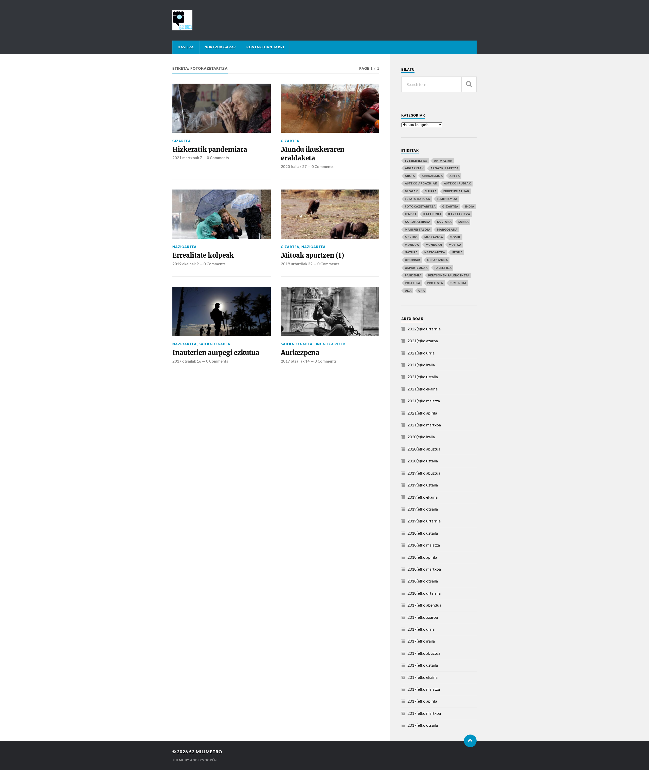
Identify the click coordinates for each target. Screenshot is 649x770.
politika (412, 283)
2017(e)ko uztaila (422, 665)
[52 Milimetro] (324, 20)
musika (455, 244)
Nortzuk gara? (220, 47)
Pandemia (413, 275)
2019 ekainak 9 (185, 263)
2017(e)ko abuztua (423, 653)
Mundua (412, 244)
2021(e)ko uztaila (422, 376)
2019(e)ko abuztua (423, 473)
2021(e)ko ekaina (422, 388)
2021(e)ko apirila (422, 412)
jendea (411, 214)
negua (457, 252)
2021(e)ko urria (421, 352)
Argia (410, 175)
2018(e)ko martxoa (424, 569)
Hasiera (186, 47)
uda (408, 290)
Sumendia (458, 283)
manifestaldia (417, 229)
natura (411, 252)
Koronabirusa (417, 221)
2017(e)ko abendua (424, 605)
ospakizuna (437, 259)
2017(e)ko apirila (422, 701)
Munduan (434, 244)
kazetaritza (459, 214)
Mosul (455, 237)
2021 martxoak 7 (187, 157)
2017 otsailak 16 (186, 361)
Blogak (411, 191)
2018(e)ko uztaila (422, 533)
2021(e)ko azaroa (422, 340)
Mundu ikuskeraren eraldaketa (313, 153)
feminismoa (447, 198)
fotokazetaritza (420, 206)
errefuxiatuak (456, 191)
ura (421, 290)
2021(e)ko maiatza (423, 400)
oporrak (413, 259)
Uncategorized (330, 344)
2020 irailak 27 (294, 166)
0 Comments (218, 157)
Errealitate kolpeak (203, 255)
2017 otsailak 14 (295, 361)
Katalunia (432, 214)
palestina (443, 267)
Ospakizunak (416, 267)
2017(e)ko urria (421, 629)
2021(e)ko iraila (421, 364)
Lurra (463, 221)
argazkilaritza (444, 168)
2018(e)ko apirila (422, 557)
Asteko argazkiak (421, 183)
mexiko (411, 237)
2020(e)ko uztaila (422, 460)
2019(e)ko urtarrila (424, 520)
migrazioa (433, 237)
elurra (431, 191)
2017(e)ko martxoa (424, 713)
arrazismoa (432, 175)
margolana (447, 229)
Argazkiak (414, 168)
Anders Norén (203, 760)
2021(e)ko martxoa (424, 424)
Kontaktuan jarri (265, 47)
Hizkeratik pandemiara (209, 149)
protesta (435, 283)
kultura (444, 221)
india (469, 206)
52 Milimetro (205, 751)
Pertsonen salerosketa (449, 275)
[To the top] (470, 741)
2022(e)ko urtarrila (424, 328)
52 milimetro (416, 160)
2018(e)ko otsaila (422, 580)
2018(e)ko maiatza (423, 544)
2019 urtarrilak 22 (297, 263)
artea (454, 175)
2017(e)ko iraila (421, 640)
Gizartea (181, 141)
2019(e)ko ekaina (422, 497)
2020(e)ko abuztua (423, 448)
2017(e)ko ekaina (422, 677)
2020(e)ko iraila (421, 436)
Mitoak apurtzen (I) (312, 255)
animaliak (443, 160)
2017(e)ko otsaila (422, 725)
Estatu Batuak (417, 198)
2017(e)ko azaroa (422, 617)
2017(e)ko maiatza (423, 689)
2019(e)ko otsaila (422, 508)
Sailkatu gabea (214, 344)
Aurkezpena (300, 353)
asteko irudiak (457, 183)
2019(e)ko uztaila (422, 484)
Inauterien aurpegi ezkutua (215, 353)
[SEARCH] (469, 84)
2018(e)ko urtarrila (424, 593)
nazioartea (184, 247)
